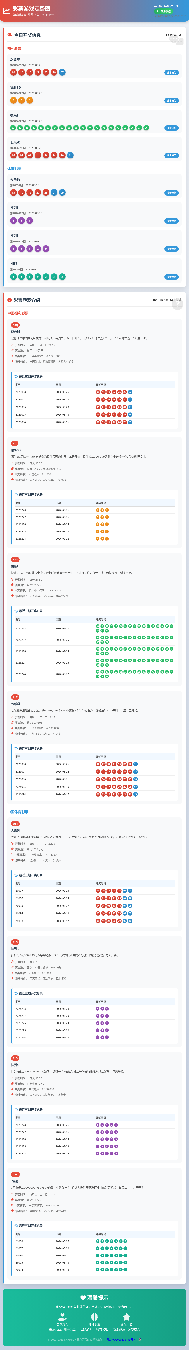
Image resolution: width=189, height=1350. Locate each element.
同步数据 (166, 11)
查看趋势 (171, 72)
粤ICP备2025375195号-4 (120, 1339)
